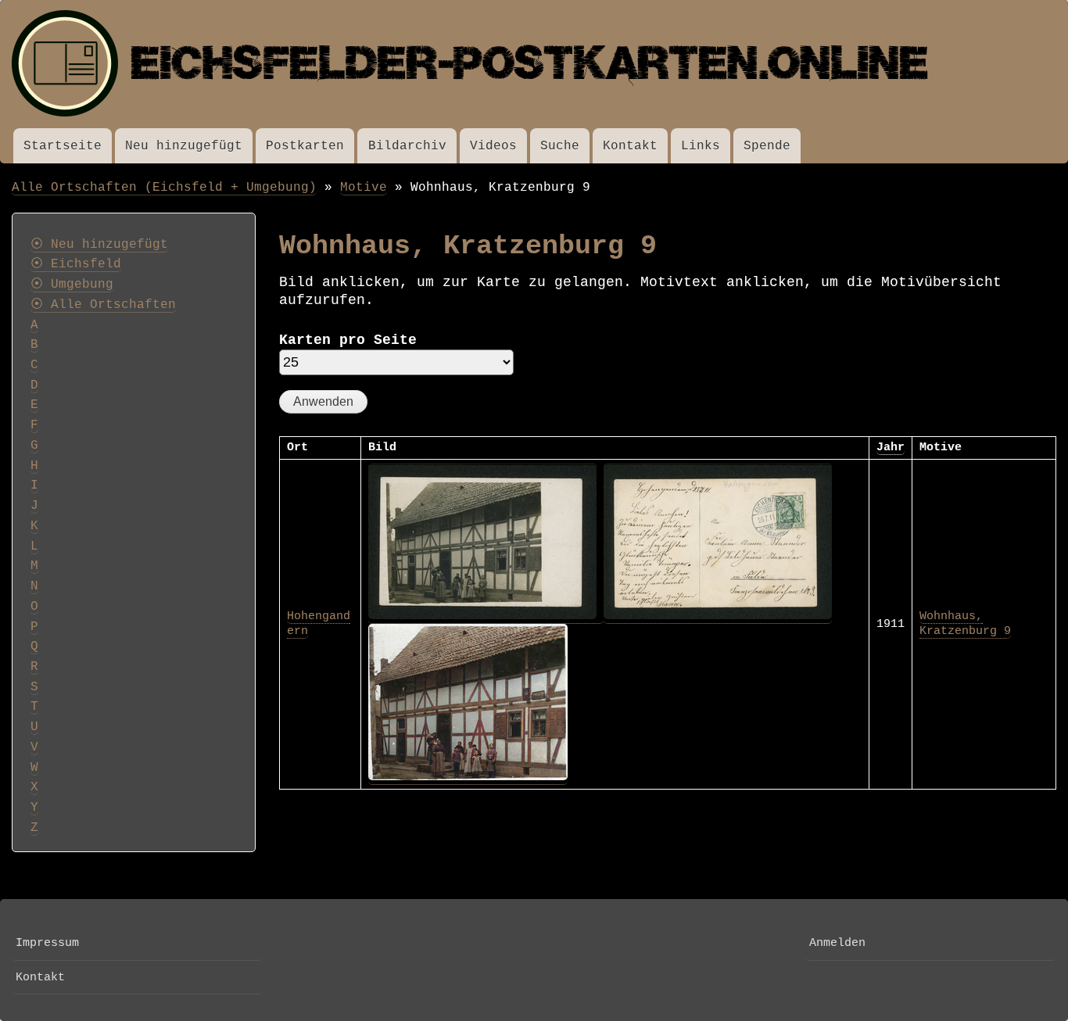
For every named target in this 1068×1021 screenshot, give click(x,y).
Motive (363, 187)
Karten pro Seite (348, 340)
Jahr (890, 447)
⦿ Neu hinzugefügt (99, 245)
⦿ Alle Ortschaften (103, 305)
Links (700, 145)
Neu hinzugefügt (183, 145)
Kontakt (630, 145)
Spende (767, 145)
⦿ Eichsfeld (75, 264)
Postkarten (305, 145)
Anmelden (837, 943)
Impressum (47, 943)
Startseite (62, 145)
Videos (493, 145)
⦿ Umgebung (71, 285)
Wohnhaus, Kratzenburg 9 (965, 624)
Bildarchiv (407, 145)
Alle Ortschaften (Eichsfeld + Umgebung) (164, 187)
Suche (559, 145)
